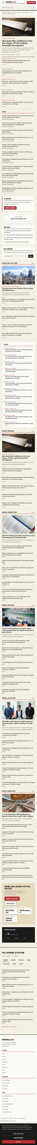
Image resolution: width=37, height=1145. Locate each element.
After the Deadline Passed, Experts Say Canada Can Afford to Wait (17, 1021)
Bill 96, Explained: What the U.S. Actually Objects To (18, 1007)
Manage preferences (18, 1137)
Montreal (15, 2)
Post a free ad (31, 2)
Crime (3, 1064)
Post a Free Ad (5, 1083)
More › (33, 263)
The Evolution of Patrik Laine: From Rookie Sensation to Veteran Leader (18, 238)
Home (3, 1054)
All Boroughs (5, 1085)
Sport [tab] (14, 964)
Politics (4, 1056)
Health (3, 1072)
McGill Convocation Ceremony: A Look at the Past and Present (17, 231)
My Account (5, 1088)
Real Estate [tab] (6, 964)
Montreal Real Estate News (9, 263)
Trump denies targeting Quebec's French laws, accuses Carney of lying (16, 978)
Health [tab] (21, 964)
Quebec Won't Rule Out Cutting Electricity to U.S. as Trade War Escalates (19, 370)
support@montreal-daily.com (8, 1120)
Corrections (5, 1109)
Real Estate (5, 1067)
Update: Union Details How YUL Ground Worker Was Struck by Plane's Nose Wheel (19, 350)
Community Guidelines (7, 1104)
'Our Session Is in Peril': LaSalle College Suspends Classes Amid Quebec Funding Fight (18, 357)
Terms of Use (5, 1098)
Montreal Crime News (8, 431)
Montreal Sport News (8, 605)
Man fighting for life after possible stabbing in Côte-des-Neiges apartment (19, 417)
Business (4, 1059)
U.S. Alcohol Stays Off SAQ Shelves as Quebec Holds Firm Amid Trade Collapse (19, 404)
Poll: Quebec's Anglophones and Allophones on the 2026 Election (19, 390)
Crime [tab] (28, 960)
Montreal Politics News (8, 698)
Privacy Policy (5, 1101)
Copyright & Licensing (7, 1096)
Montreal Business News (8, 791)
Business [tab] (13, 960)
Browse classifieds (10, 208)
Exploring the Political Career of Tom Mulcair (17, 242)
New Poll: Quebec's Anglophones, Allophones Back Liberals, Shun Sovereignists (18, 397)
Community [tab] (21, 960)
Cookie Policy (5, 1106)
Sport (3, 1070)
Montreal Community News (9, 512)
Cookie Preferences (7, 1112)
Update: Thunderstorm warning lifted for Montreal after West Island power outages (18, 411)
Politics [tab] (5, 960)
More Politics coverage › (10, 1026)
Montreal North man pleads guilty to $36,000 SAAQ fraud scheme (18, 364)
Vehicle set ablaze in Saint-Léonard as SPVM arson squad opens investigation (18, 384)
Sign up (30, 256)
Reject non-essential (18, 1133)
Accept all (18, 1141)
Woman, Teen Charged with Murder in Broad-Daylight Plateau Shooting (17, 377)
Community (5, 1062)
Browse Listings (6, 1080)
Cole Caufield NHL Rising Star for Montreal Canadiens (19, 235)
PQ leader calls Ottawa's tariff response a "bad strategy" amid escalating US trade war (15, 971)
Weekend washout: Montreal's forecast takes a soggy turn (19, 424)
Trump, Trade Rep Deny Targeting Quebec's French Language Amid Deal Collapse (17, 1013)
